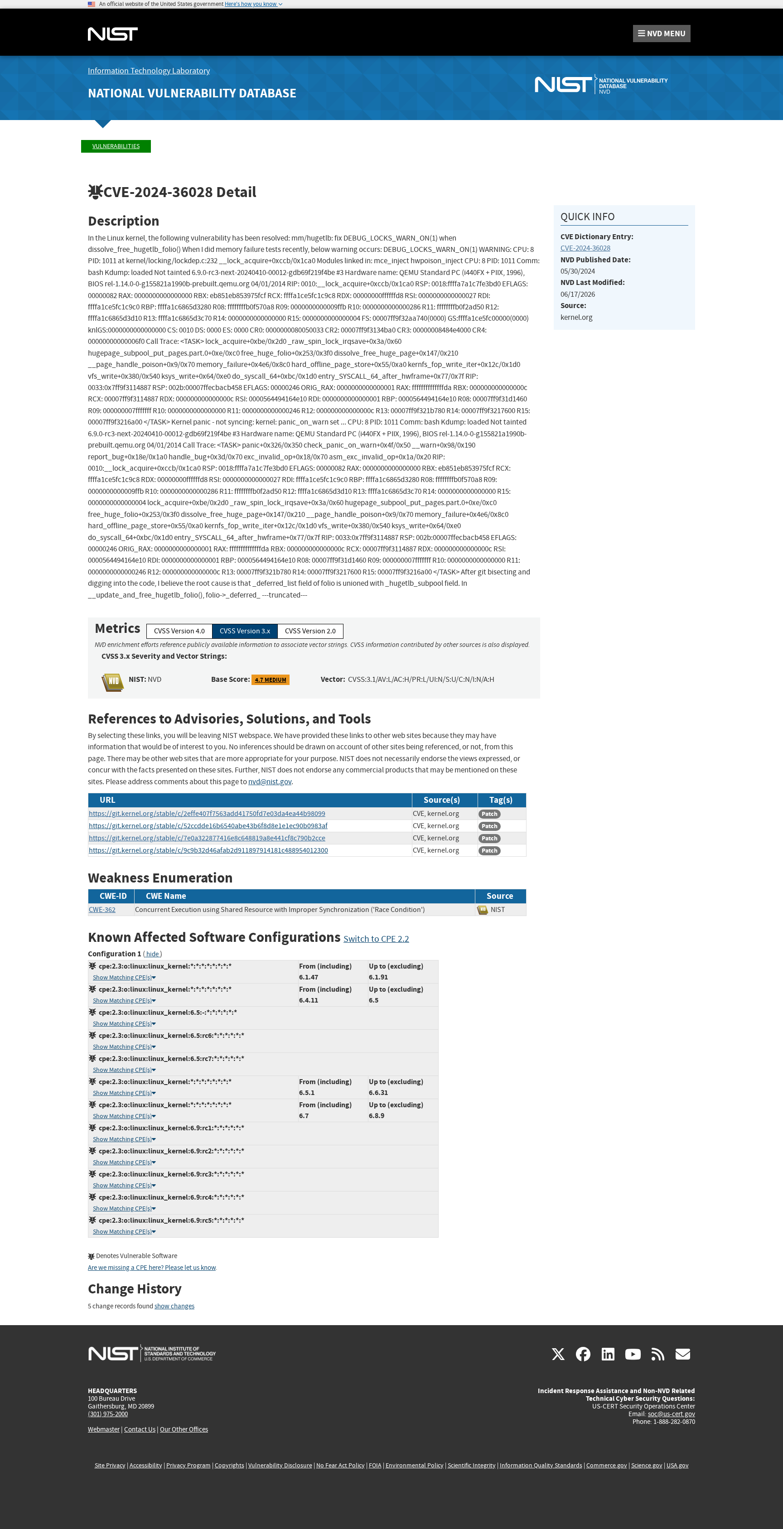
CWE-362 (102, 909)
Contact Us (139, 1429)
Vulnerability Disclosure (280, 1465)
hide (152, 954)
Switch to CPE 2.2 (376, 939)
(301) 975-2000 (108, 1413)
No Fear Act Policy (340, 1465)
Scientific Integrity (472, 1465)
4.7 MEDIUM (270, 680)
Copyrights (229, 1465)
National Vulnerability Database (192, 93)
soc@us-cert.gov (671, 1413)
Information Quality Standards (541, 1465)
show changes (174, 1306)
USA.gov (678, 1465)
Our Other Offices (184, 1429)
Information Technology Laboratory (149, 71)
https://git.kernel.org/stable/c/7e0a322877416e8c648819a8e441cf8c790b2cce (207, 838)
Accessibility (146, 1465)
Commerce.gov (606, 1465)
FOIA (375, 1465)
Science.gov (646, 1465)
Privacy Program (188, 1465)
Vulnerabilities (116, 146)
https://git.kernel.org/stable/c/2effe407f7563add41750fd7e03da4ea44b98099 (207, 813)
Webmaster (104, 1429)
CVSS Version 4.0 (179, 631)
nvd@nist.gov (269, 781)
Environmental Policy (415, 1465)
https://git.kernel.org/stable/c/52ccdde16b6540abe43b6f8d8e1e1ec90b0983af (208, 825)
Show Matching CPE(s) (122, 977)
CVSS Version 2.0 (310, 631)
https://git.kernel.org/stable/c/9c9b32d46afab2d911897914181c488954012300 (208, 850)
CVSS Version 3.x (245, 631)
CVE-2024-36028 (585, 248)
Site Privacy (110, 1465)
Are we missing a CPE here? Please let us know (152, 1268)
